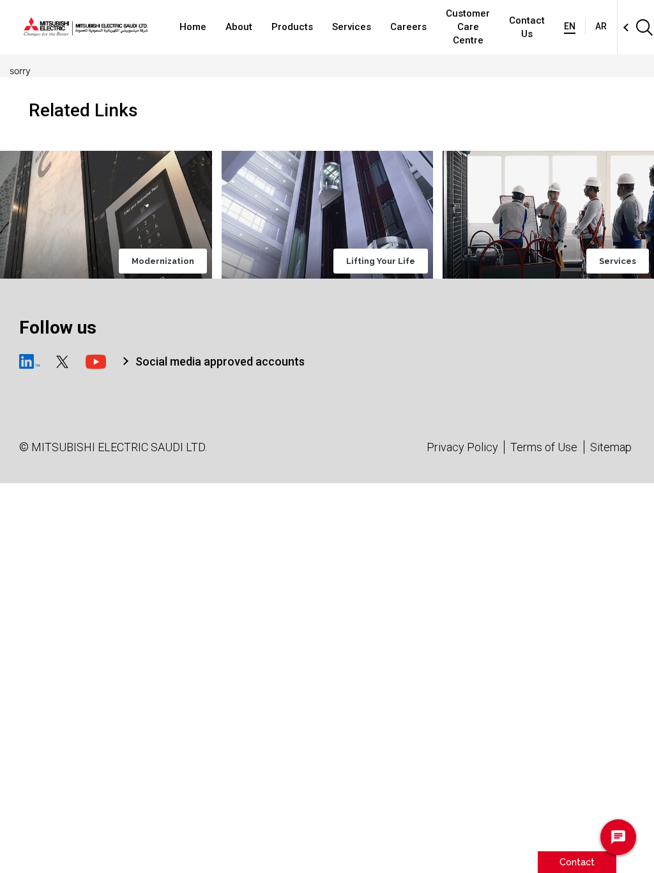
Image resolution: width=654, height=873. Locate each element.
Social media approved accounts (220, 361)
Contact (577, 861)
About (238, 27)
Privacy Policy (462, 447)
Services (351, 27)
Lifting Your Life (380, 261)
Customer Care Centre (468, 27)
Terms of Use (543, 447)
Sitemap (611, 447)
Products (292, 27)
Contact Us (527, 27)
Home (192, 27)
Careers (408, 27)
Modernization (163, 261)
